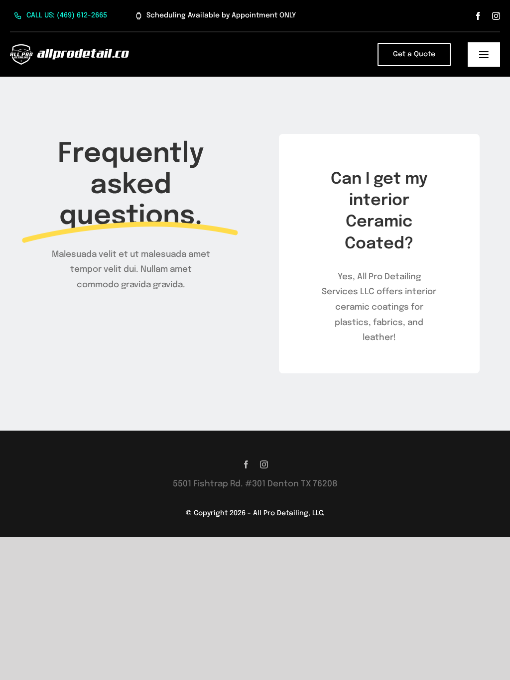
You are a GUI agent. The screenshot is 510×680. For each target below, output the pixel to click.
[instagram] (496, 16)
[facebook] (478, 16)
